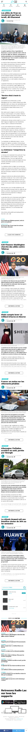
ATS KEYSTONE (10, 21)
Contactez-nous (19, 718)
